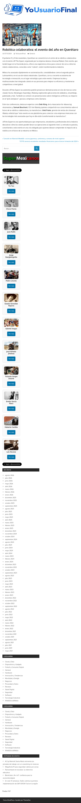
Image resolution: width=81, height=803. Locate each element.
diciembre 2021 (10, 631)
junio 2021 (8, 648)
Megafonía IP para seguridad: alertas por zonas (21, 767)
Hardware (8, 673)
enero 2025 (9, 528)
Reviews (8, 687)
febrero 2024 (9, 559)
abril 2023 (8, 587)
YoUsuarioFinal (21, 53)
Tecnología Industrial (12, 698)
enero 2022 (9, 629)
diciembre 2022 (10, 598)
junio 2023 (8, 581)
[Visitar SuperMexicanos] (20, 158)
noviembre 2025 (11, 500)
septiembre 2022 (11, 606)
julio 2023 (8, 578)
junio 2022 (8, 615)
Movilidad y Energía (12, 678)
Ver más (11, 191)
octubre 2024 (9, 537)
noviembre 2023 (11, 567)
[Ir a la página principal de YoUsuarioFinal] (40, 4)
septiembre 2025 (11, 506)
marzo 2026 (9, 489)
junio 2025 (9, 514)
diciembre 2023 (10, 564)
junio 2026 (9, 481)
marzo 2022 (9, 623)
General (32, 53)
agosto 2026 (9, 475)
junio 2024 (9, 548)
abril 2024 (8, 553)
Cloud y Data (9, 662)
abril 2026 (8, 486)
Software (8, 695)
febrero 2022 (9, 626)
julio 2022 (8, 612)
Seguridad (8, 692)
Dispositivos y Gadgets (13, 664)
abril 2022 (8, 620)
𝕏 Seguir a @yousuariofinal (12, 170)
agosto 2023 (9, 576)
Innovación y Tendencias (14, 676)
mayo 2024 (9, 551)
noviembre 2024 (11, 534)
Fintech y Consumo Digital (14, 667)
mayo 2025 (9, 517)
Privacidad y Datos (11, 684)
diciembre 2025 (10, 498)
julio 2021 (8, 645)
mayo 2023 (9, 584)
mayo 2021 (9, 651)
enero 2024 (9, 562)
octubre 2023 (9, 570)
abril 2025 (8, 520)
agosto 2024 (9, 542)
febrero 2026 (9, 492)
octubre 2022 (9, 603)
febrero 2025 (9, 525)
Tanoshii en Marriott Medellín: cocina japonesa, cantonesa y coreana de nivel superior (34, 139)
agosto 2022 (9, 609)
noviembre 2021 (10, 634)
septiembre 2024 (11, 539)
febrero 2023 (9, 592)
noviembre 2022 (11, 601)
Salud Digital (9, 689)
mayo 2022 (9, 617)
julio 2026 (8, 478)
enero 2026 (9, 495)
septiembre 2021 (11, 640)
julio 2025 (8, 511)
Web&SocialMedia (11, 701)
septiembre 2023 (11, 573)
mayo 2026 (9, 484)
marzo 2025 (9, 523)
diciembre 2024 (10, 531)
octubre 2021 (9, 637)
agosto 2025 (9, 509)
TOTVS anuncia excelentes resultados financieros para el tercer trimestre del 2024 (49, 141)
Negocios (8, 681)
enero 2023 (9, 595)
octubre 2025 (9, 503)
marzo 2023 (9, 589)
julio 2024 (8, 545)
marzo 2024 (9, 556)
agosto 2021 (9, 642)
